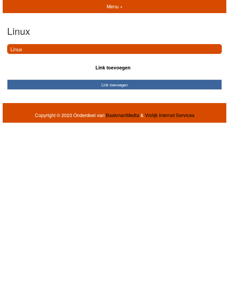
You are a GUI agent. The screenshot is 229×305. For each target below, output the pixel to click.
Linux (16, 49)
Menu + (115, 6)
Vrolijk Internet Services (169, 115)
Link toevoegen (113, 67)
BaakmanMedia (122, 115)
